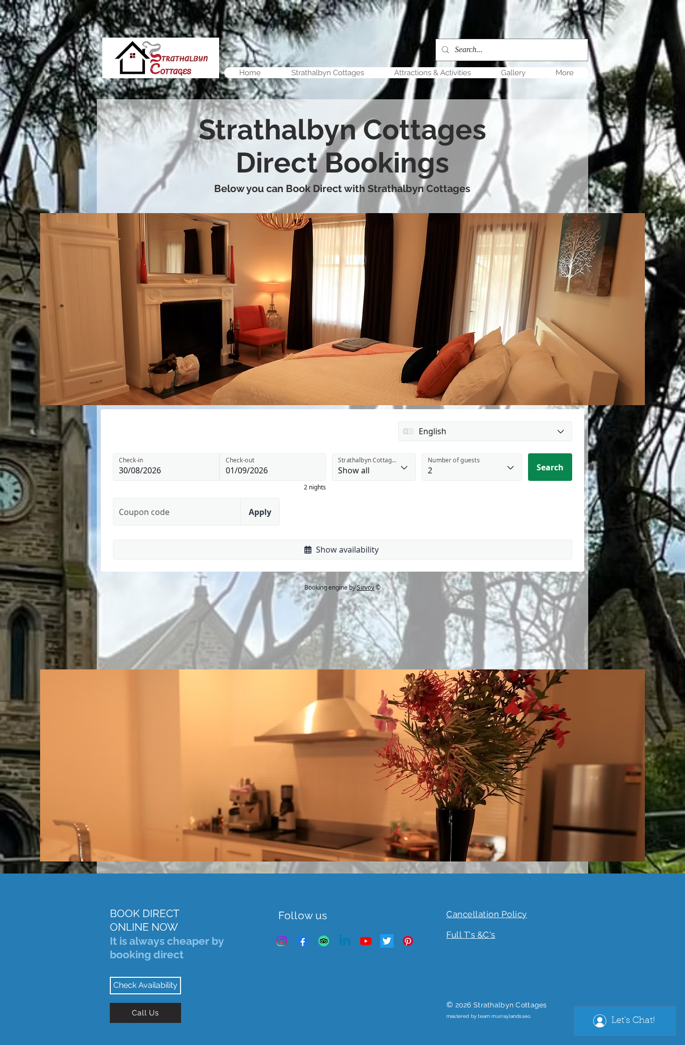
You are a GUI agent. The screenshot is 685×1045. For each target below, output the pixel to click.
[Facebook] (302, 941)
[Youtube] (366, 941)
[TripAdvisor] (323, 941)
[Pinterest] (408, 941)
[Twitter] (387, 941)
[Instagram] (281, 941)
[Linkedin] (345, 941)
